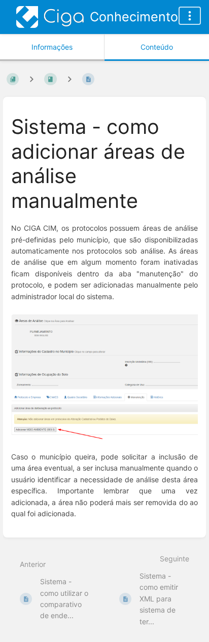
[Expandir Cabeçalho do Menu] (190, 16)
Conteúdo (157, 47)
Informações (52, 47)
